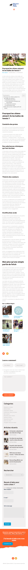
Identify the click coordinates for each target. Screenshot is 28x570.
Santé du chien (8, 417)
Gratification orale (10, 105)
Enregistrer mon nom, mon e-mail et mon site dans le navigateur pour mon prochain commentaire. (14, 371)
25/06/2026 (13, 449)
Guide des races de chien (10, 412)
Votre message (8, 506)
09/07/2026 (12, 435)
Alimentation (7, 409)
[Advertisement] (14, 31)
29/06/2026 (12, 442)
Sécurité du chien (8, 419)
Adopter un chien (8, 407)
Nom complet (8, 489)
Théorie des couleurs (11, 103)
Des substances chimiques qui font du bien (13, 102)
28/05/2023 (12, 72)
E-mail (6, 497)
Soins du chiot (7, 420)
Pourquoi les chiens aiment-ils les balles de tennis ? (12, 97)
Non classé (5, 72)
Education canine (8, 410)
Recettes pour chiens (9, 415)
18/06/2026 (12, 464)
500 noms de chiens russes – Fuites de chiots (16, 453)
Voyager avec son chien (10, 422)
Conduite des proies (10, 99)
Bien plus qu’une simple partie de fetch (12, 107)
